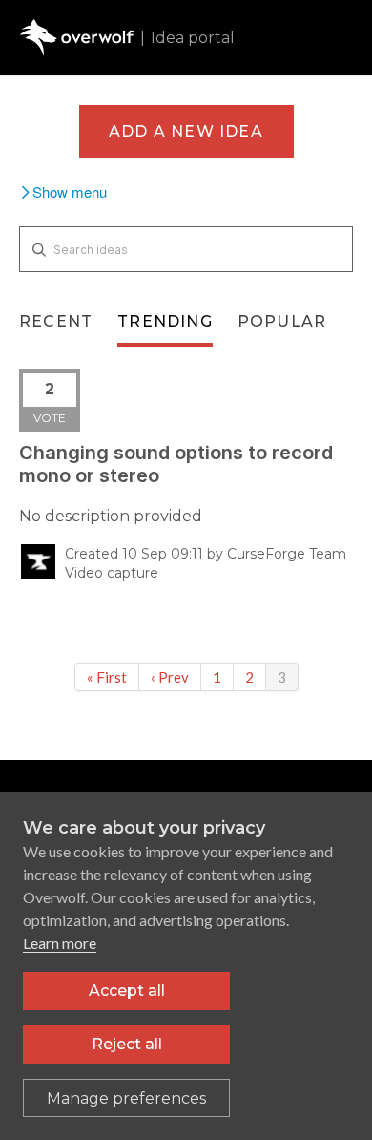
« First (107, 677)
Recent (56, 321)
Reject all (127, 1044)
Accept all (127, 991)
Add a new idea (186, 131)
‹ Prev (170, 677)
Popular (282, 321)
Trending (165, 321)
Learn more (59, 943)
